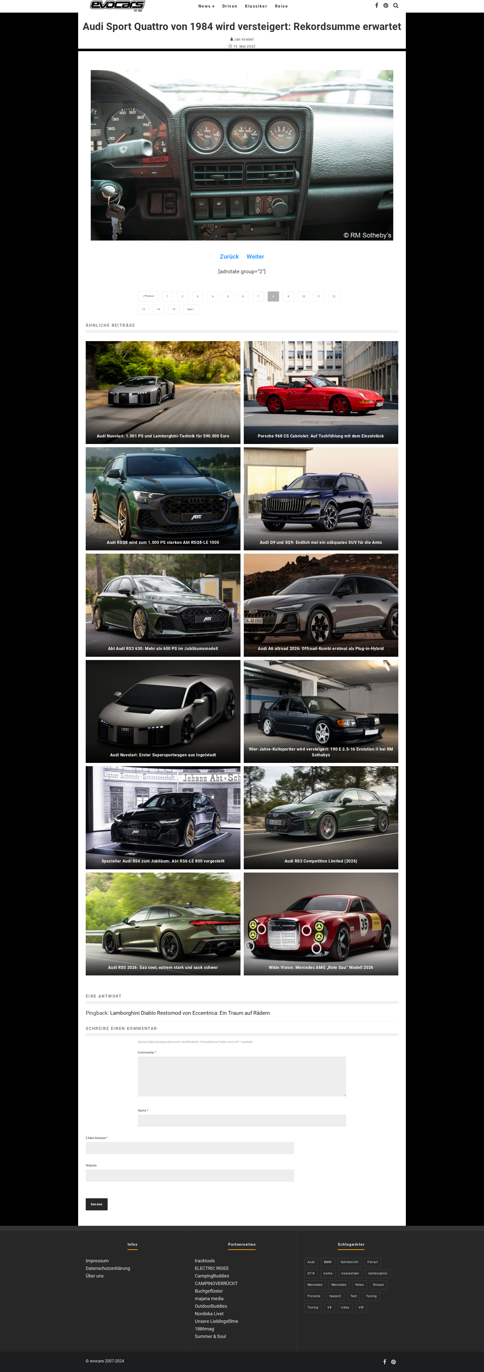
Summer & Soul (210, 1336)
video (345, 1307)
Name (143, 1110)
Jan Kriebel (243, 39)
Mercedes (315, 1285)
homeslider (350, 1273)
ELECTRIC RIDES (212, 1268)
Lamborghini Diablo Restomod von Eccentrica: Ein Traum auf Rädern (190, 1013)
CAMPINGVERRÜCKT (216, 1283)
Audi (311, 1262)
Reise (281, 6)
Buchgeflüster (209, 1291)
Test (353, 1296)
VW (361, 1307)
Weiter (255, 256)
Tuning (371, 1296)
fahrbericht (349, 1262)
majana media (209, 1298)
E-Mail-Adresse (97, 1138)
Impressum (97, 1260)
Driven (229, 6)
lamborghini (378, 1273)
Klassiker (256, 6)
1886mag (204, 1328)
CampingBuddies (212, 1275)
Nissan (378, 1285)
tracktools (205, 1260)
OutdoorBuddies (211, 1306)
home (328, 1273)
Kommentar (147, 1052)
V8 (329, 1307)
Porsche (314, 1296)
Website (91, 1165)
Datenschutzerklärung (108, 1268)
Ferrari (373, 1262)
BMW (328, 1262)
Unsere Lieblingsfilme (216, 1321)
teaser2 (335, 1296)
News (204, 6)
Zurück (229, 256)
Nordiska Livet (209, 1313)
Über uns (95, 1275)
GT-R (311, 1273)
